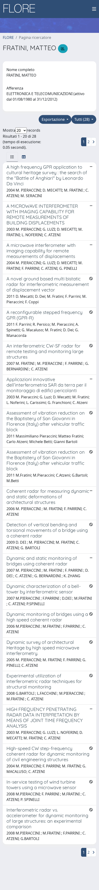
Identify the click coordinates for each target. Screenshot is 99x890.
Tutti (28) (82, 119)
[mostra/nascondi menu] (94, 9)
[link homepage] (21, 9)
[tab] (12, 157)
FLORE (8, 37)
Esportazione (54, 119)
